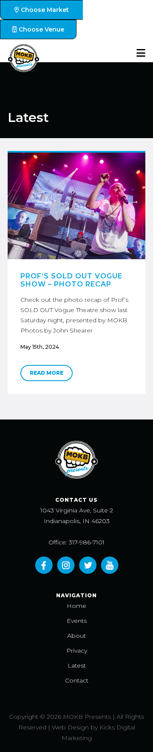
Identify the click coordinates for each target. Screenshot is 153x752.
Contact (76, 680)
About (76, 635)
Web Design (70, 727)
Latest (77, 665)
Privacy (76, 650)
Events (77, 621)
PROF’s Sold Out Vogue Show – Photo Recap (71, 280)
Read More (46, 373)
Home (76, 606)
